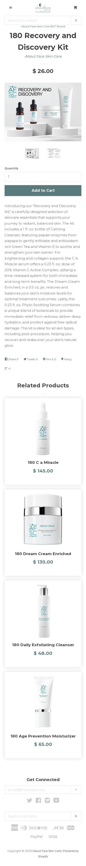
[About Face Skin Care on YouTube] (56, 801)
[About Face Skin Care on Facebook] (38, 801)
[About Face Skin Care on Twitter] (29, 801)
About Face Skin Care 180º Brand (43, 26)
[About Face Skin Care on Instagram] (47, 801)
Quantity (11, 168)
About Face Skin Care (43, 56)
